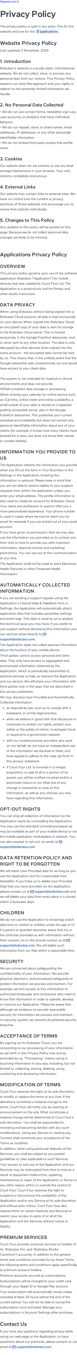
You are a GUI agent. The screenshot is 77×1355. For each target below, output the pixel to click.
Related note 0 (9, 1)
